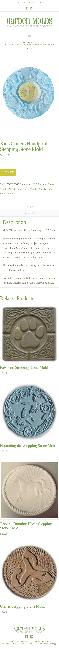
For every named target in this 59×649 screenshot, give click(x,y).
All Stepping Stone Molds (22, 188)
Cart (30, 2)
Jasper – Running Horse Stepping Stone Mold (26, 526)
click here (50, 278)
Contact (25, 641)
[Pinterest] (31, 8)
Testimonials (10, 644)
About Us (13, 641)
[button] (29, 35)
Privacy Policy (29, 644)
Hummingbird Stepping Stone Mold (28, 445)
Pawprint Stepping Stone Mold (24, 367)
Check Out (40, 2)
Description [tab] (29, 206)
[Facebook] (27, 8)
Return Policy (48, 644)
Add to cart (8, 172)
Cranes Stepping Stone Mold (22, 606)
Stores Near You (42, 641)
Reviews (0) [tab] (29, 213)
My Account (19, 2)
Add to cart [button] (31, 357)
